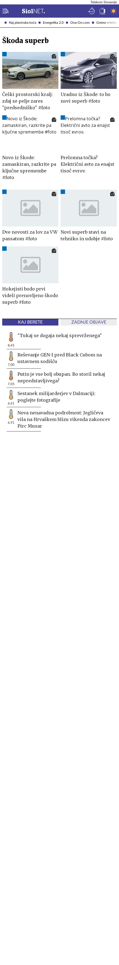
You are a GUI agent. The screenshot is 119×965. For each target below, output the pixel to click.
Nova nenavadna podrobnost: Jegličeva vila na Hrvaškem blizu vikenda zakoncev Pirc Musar (63, 419)
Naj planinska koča (22, 22)
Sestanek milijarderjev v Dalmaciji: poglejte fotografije (56, 397)
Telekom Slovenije (103, 2)
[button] (4, 11)
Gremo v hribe (106, 22)
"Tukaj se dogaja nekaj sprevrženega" (59, 335)
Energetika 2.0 (53, 22)
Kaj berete (30, 322)
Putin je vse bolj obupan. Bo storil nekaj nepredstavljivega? (61, 377)
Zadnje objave (88, 322)
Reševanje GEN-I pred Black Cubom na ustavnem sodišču (59, 358)
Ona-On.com (80, 22)
